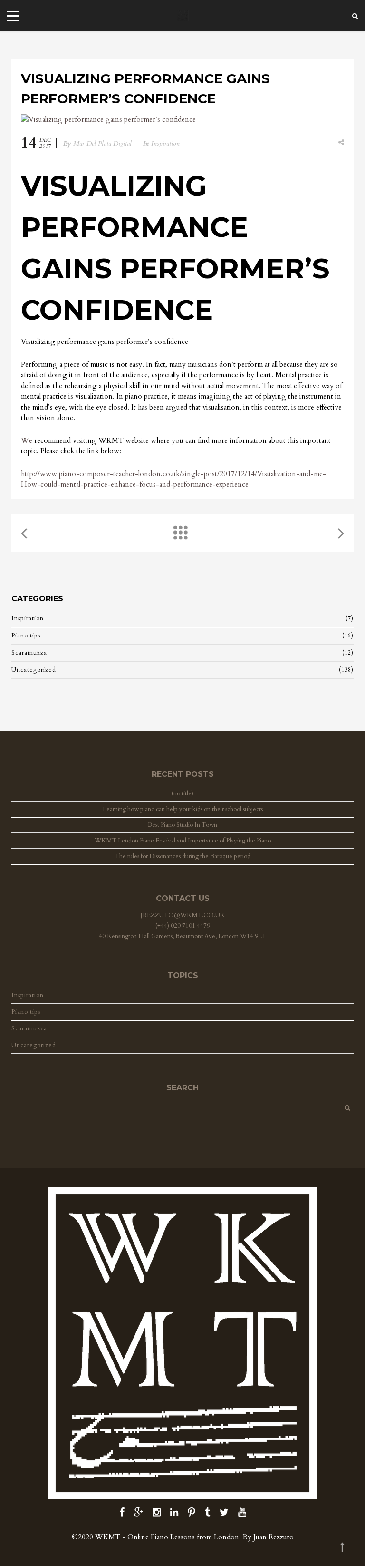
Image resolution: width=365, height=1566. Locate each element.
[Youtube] (242, 1512)
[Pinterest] (191, 1512)
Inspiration (165, 143)
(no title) (182, 793)
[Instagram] (156, 1512)
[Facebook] (122, 1512)
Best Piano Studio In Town (182, 825)
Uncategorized (33, 670)
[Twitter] (224, 1512)
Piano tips (25, 635)
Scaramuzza (29, 652)
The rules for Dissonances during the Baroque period (182, 856)
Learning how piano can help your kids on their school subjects (183, 809)
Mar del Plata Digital (102, 143)
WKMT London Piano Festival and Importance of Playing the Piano (183, 840)
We (26, 440)
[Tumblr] (207, 1512)
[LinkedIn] (174, 1512)
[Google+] (138, 1512)
